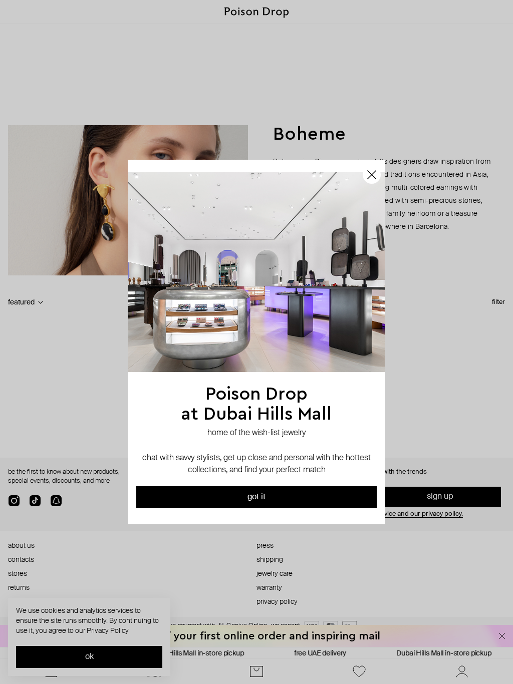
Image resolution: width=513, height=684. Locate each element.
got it (256, 497)
